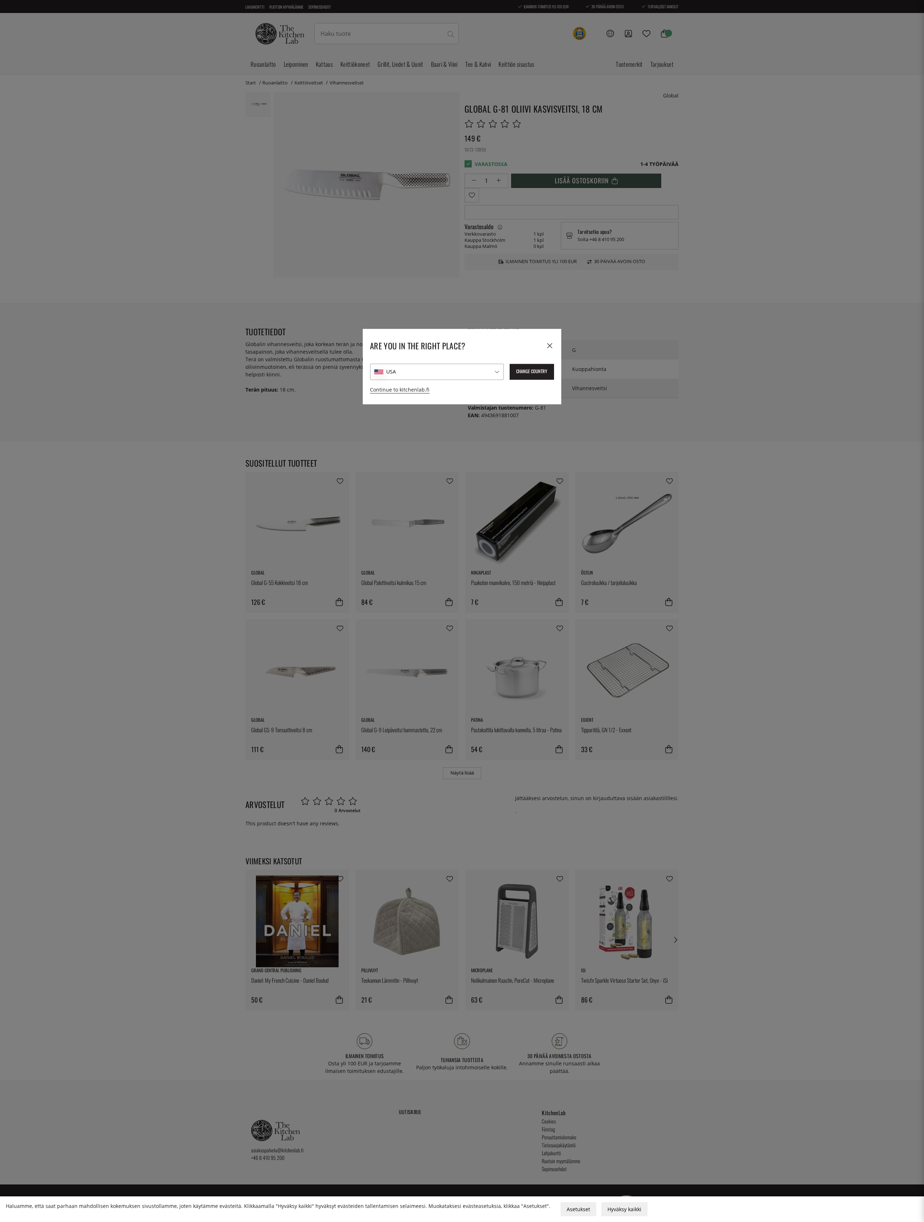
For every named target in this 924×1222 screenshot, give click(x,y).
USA (391, 371)
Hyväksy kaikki (624, 1209)
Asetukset (578, 1209)
